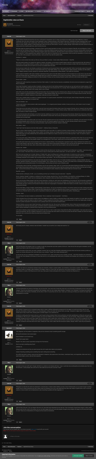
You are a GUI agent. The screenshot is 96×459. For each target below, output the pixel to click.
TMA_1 (9, 243)
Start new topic (74, 30)
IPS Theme (4, 450)
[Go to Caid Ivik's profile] (4, 24)
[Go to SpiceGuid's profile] (9, 335)
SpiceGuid (9, 328)
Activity (39, 11)
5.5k (9, 257)
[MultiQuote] (17, 219)
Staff (22, 11)
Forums (6, 11)
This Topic (88, 4)
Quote (20, 219)
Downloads (14, 11)
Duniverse (18, 25)
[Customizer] (92, 11)
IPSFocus (9, 450)
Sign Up (88, 11)
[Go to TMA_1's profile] (9, 250)
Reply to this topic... (15, 436)
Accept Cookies (78, 455)
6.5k (9, 50)
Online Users (30, 11)
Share (79, 24)
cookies (11, 455)
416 (9, 342)
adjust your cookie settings (44, 455)
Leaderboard (57, 11)
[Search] (93, 5)
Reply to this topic (87, 30)
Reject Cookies (89, 455)
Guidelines (47, 11)
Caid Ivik (11, 24)
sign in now (33, 429)
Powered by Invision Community (87, 450)
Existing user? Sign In (80, 11)
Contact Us (5, 451)
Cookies (10, 451)
